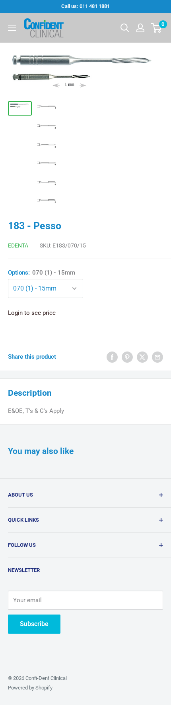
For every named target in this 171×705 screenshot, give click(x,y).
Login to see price (32, 312)
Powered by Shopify (30, 688)
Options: (41, 272)
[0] (156, 28)
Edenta (18, 245)
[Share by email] (157, 357)
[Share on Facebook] (112, 357)
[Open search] (124, 28)
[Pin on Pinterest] (127, 357)
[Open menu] (12, 28)
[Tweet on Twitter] (142, 357)
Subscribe (34, 624)
